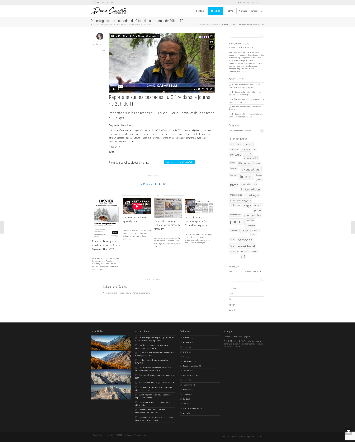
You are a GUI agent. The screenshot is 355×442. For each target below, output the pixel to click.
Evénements (188, 361)
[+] (106, 218)
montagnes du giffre (240, 200)
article (248, 144)
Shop (217, 10)
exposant (234, 168)
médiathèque (235, 205)
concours (235, 154)
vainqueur (245, 251)
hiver (234, 185)
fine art (246, 176)
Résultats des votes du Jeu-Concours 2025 (156, 382)
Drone (185, 352)
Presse (186, 394)
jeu (255, 184)
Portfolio (200, 11)
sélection (234, 251)
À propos (243, 11)
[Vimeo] (98, 2)
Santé (185, 399)
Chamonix (245, 149)
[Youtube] (107, 2)
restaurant (256, 230)
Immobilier (187, 389)
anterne (238, 144)
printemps (234, 230)
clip (254, 149)
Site (184, 403)
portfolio (250, 220)
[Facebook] (93, 2)
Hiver (185, 380)
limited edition (250, 189)
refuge (245, 230)
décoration (244, 163)
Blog (231, 11)
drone (232, 163)
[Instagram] (112, 2)
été (243, 256)
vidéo (254, 251)
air (231, 144)
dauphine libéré (251, 158)
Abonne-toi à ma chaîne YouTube (180, 162)
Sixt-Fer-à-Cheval (242, 246)
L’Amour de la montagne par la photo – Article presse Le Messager (167, 225)
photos (236, 221)
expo (257, 163)
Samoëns (245, 240)
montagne (252, 195)
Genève (259, 175)
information (246, 184)
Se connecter (244, 2)
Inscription (259, 2)
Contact (254, 11)
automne (234, 149)
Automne (187, 337)
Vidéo (185, 413)
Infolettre (241, 436)
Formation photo (190, 375)
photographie (252, 215)
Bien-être (187, 342)
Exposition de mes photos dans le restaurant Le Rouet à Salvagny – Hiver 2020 (106, 245)
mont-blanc (236, 194)
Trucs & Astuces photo (192, 408)
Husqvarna (187, 385)
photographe (235, 215)
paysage (258, 205)
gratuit (258, 179)
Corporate (187, 347)
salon (232, 239)
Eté (184, 356)
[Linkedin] (102, 2)
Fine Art (186, 370)
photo (257, 210)
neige (247, 206)
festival (233, 175)
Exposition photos (190, 366)
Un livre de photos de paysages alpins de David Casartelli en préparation (197, 221)
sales (254, 234)
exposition (250, 169)
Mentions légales (229, 436)
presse (251, 225)
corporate (248, 154)
